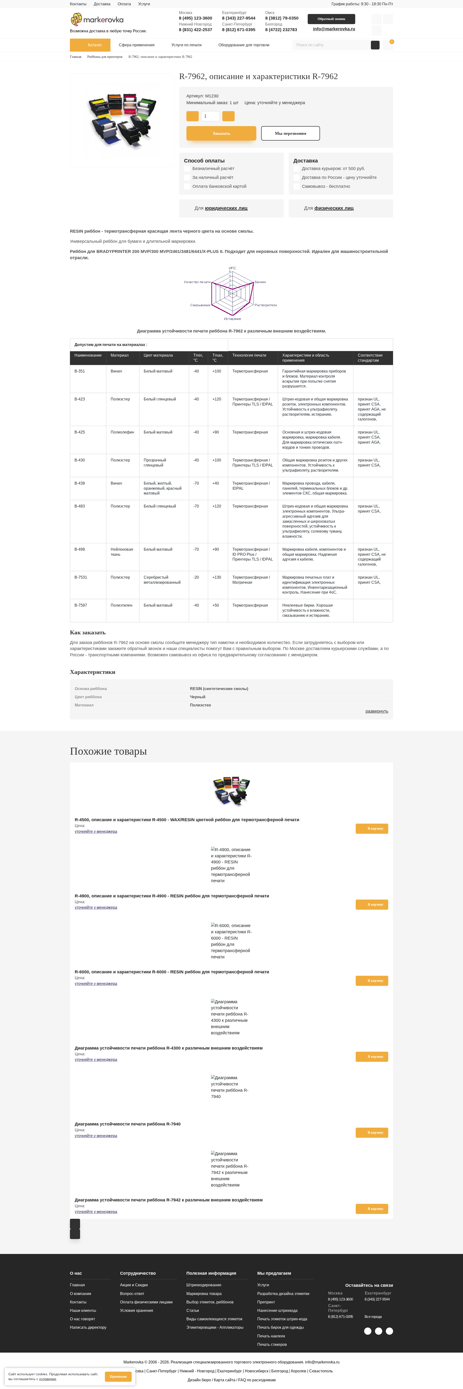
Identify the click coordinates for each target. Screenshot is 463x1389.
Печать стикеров (272, 1344)
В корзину (375, 828)
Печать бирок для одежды (280, 1327)
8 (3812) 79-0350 (282, 18)
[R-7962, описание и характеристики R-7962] (122, 120)
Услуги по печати (186, 45)
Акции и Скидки (134, 1285)
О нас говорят (82, 1319)
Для (221, 208)
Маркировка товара (204, 1294)
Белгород (279, 1371)
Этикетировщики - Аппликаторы (215, 1327)
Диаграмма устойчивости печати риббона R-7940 (128, 1124)
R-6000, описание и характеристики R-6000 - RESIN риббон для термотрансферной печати (172, 971)
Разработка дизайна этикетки (283, 1294)
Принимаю (118, 1376)
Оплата (124, 4)
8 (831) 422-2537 (195, 29)
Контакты (78, 4)
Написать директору (88, 1327)
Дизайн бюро (199, 1380)
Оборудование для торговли (243, 45)
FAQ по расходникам (257, 1380)
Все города (373, 1316)
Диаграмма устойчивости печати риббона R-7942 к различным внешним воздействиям (169, 1200)
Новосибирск (256, 1371)
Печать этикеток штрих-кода (282, 1319)
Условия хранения (136, 1310)
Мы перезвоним (290, 133)
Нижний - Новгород (197, 1371)
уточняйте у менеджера (96, 831)
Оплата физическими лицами (146, 1302)
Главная (77, 1285)
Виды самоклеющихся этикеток (214, 1319)
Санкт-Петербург (161, 1371)
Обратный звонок (331, 19)
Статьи (192, 1310)
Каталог (95, 45)
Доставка (102, 4)
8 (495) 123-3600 (195, 18)
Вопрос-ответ (132, 1294)
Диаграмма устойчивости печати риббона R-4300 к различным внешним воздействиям (169, 1048)
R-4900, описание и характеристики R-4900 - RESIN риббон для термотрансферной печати (172, 896)
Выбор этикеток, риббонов (210, 1302)
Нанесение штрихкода (277, 1310)
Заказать (221, 133)
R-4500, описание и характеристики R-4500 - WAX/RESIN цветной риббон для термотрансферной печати (187, 819)
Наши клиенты (83, 1310)
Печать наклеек (271, 1336)
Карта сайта (224, 1380)
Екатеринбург (229, 1371)
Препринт (266, 1302)
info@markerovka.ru (334, 29)
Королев (298, 1371)
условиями (47, 1379)
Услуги (144, 4)
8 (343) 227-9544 (238, 18)
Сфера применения (137, 45)
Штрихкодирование (203, 1285)
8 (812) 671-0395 (238, 29)
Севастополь (321, 1371)
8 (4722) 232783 (281, 29)
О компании (80, 1294)
